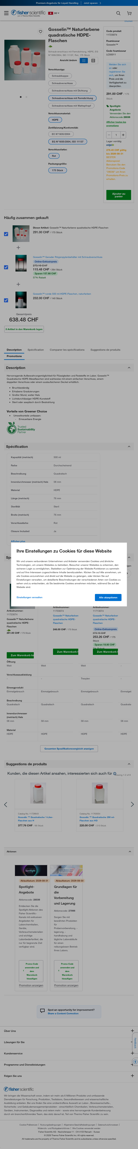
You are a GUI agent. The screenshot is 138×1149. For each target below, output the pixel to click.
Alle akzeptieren (108, 597)
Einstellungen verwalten (29, 597)
